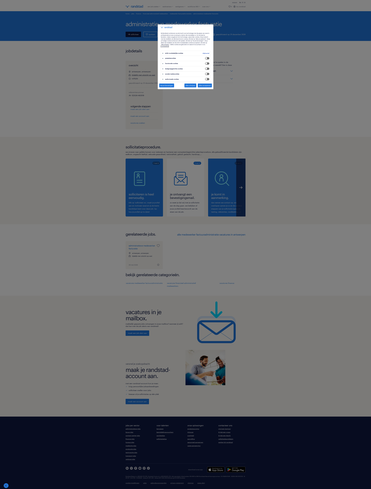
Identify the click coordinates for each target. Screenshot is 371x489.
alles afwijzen (190, 85)
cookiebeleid (165, 46)
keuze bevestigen (166, 85)
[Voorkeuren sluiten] (6, 485)
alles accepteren (205, 85)
